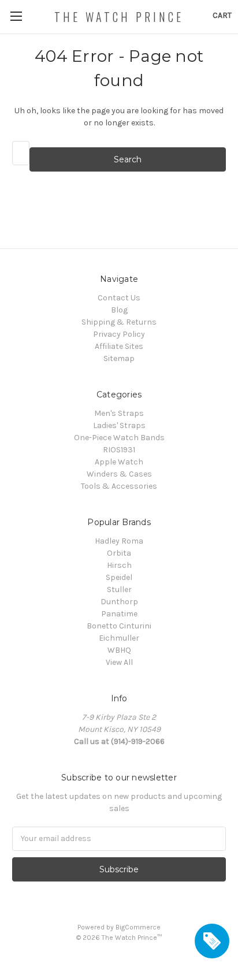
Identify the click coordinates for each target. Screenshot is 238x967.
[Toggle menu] (16, 16)
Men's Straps (119, 413)
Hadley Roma (119, 541)
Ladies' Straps (119, 425)
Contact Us (119, 298)
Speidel (119, 577)
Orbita (119, 553)
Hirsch (119, 565)
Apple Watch (119, 462)
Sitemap (119, 358)
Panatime (119, 614)
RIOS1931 (119, 450)
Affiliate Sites (119, 346)
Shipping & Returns (119, 322)
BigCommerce (138, 927)
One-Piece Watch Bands (119, 437)
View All (119, 662)
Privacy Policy (119, 334)
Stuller (119, 589)
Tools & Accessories (119, 486)
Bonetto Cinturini (119, 626)
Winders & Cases (119, 474)
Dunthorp (119, 602)
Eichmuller (119, 638)
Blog (119, 310)
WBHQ (119, 650)
